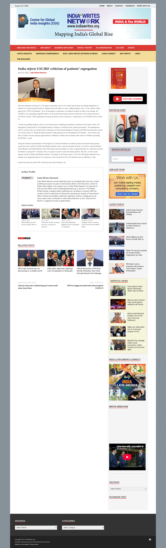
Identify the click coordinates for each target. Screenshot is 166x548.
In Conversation (104, 48)
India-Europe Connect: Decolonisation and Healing (134, 212)
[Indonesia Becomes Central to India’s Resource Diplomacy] (116, 224)
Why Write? (125, 54)
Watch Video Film (118, 406)
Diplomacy (45, 48)
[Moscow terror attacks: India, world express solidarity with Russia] (118, 300)
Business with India (64, 48)
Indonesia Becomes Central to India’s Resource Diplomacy (136, 226)
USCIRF (27, 238)
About (110, 6)
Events (131, 48)
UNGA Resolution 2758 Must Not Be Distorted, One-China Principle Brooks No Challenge (89, 271)
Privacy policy (34, 544)
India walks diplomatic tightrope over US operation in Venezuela (70, 225)
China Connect (109, 54)
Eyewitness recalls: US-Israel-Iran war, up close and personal (50, 225)
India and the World (26, 48)
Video (137, 54)
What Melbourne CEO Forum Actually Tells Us (28, 223)
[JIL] (150, 539)
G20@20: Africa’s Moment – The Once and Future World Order (90, 225)
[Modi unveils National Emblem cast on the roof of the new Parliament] (118, 314)
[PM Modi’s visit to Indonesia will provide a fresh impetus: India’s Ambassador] (116, 264)
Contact (119, 6)
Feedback (130, 6)
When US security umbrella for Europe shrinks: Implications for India (136, 253)
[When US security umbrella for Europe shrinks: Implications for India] (116, 251)
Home (102, 6)
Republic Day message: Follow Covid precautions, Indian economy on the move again (136, 345)
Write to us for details (22, 544)
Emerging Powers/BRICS (47, 54)
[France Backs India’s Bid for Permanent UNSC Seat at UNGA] (118, 287)
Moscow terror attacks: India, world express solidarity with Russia (136, 302)
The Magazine (23, 59)
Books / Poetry (84, 48)
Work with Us (143, 6)
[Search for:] (128, 159)
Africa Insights (24, 54)
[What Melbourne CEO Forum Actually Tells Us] (116, 237)
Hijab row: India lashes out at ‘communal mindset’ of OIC (135, 329)
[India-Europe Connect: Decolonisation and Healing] (116, 210)
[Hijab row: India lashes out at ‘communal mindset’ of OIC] (118, 327)
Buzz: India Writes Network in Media (80, 54)
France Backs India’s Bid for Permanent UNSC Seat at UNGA (135, 289)
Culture (120, 48)
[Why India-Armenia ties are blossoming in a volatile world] (31, 258)
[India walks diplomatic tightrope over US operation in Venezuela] (60, 258)
